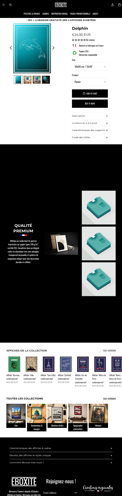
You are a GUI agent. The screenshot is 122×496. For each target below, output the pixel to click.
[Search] (10, 4)
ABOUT (95, 13)
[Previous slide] (10, 48)
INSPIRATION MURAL (59, 13)
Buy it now (90, 103)
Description (78, 115)
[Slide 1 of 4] (18, 80)
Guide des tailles (81, 137)
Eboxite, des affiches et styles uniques (30, 455)
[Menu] (3, 4)
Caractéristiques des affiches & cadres (30, 448)
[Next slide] (54, 48)
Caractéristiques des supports (88, 130)
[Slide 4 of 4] (46, 80)
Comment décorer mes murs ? (27, 462)
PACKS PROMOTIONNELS (80, 13)
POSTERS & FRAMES (32, 13)
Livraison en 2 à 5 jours (84, 123)
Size (73, 59)
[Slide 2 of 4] (27, 80)
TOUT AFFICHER (109, 350)
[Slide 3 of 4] (37, 80)
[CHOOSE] (17, 367)
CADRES (45, 13)
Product (75, 75)
